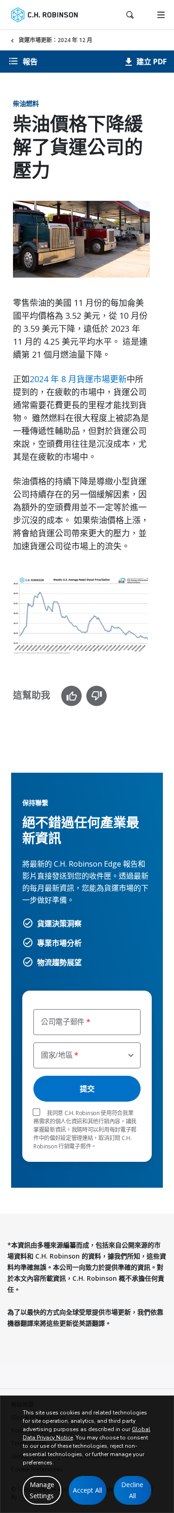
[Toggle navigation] (161, 14)
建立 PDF (151, 61)
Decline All (132, 1490)
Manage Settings (42, 1490)
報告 (30, 61)
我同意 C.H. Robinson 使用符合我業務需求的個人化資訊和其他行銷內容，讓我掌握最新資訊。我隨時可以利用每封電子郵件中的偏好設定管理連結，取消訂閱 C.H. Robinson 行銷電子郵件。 (84, 1129)
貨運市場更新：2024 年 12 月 (55, 40)
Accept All (87, 1490)
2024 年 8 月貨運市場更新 (78, 378)
